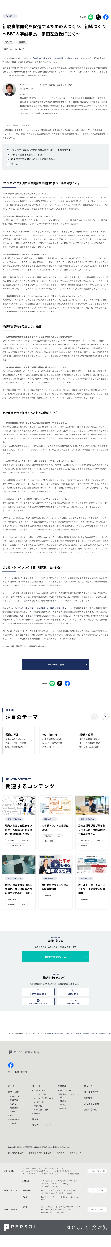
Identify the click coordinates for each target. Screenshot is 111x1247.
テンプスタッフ (47, 1181)
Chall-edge (65, 1183)
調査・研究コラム (14, 819)
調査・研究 (19, 1033)
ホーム (11, 1086)
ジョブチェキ (61, 1181)
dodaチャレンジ (57, 1193)
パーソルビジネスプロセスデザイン (35, 1171)
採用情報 (88, 1097)
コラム (35, 1118)
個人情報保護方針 (15, 1152)
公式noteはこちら (73, 1003)
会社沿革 (62, 1108)
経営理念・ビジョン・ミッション (69, 1095)
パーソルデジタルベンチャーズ (50, 1173)
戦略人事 (8, 42)
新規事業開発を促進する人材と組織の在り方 (33, 159)
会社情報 (62, 1101)
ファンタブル (74, 1181)
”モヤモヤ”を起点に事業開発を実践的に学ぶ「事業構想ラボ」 (42, 149)
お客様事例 (38, 1106)
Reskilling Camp (47, 1212)
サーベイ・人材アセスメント (44, 1098)
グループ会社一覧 (98, 1171)
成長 (98, 840)
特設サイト (14, 1104)
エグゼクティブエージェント (59, 1190)
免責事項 (60, 1152)
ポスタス (68, 1209)
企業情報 (62, 1086)
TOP (8, 1033)
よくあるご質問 (91, 1103)
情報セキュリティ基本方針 (40, 1152)
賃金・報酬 (49, 841)
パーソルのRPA (46, 1207)
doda (43, 1190)
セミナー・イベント (42, 1124)
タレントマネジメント (16, 845)
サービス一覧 (38, 1102)
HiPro (43, 1200)
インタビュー (10, 16)
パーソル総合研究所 (72, 1173)
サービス (36, 1086)
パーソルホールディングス (32, 1168)
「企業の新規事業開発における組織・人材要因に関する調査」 (59, 58)
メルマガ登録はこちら (38, 994)
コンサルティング (40, 1090)
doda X (69, 1193)
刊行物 (12, 1111)
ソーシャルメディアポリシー (18, 1072)
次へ (105, 716)
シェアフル (53, 1197)
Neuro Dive (75, 1197)
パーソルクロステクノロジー (62, 1171)
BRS (74, 1190)
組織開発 (22, 42)
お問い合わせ (90, 1109)
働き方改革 (85, 840)
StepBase (60, 1212)
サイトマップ (75, 1152)
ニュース (88, 1086)
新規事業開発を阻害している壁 (26, 154)
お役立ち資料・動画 (41, 1109)
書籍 (11, 1115)
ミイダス (44, 1193)
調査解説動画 (49, 878)
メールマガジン (91, 1092)
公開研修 (37, 1113)
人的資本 (11, 840)
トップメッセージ (65, 1090)
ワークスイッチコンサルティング (68, 1207)
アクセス (62, 1104)
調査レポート (49, 819)
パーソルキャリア (28, 1173)
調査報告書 (14, 1100)
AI (59, 836)
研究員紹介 (14, 1123)
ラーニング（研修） (41, 1094)
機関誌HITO (14, 1108)
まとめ (14, 164)
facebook (11, 1065)
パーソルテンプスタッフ (54, 1168)
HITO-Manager (46, 1209)
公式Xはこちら (73, 994)
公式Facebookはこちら (38, 1003)
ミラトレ (64, 1197)
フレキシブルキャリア (49, 1183)
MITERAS (58, 1209)
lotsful (43, 1197)
